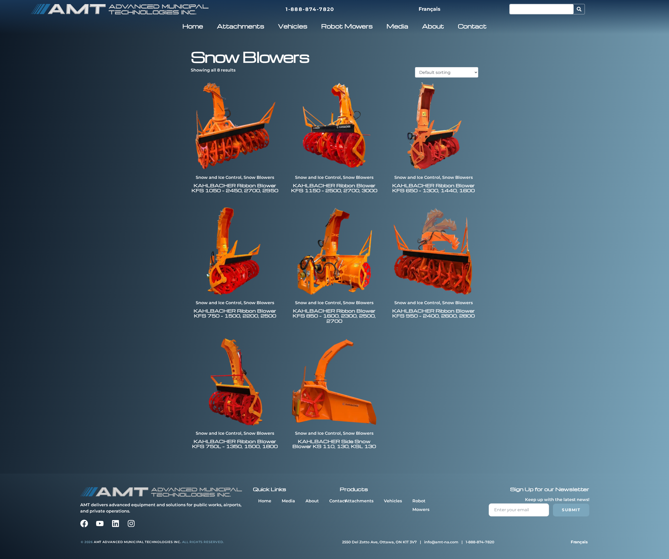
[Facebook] (84, 523)
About (433, 26)
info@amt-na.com (441, 542)
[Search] (579, 9)
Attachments (240, 26)
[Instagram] (131, 523)
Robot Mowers (347, 26)
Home (192, 26)
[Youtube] (100, 523)
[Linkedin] (115, 523)
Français (429, 9)
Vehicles (292, 26)
